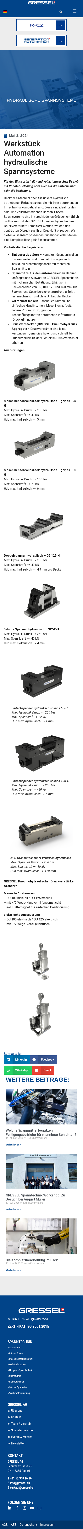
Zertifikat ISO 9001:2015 (28, 1326)
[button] (17, 1059)
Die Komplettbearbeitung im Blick (32, 1260)
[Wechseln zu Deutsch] (5, 11)
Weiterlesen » (13, 1144)
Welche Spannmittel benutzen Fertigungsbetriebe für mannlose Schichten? (41, 1132)
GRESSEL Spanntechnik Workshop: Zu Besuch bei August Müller (35, 1197)
